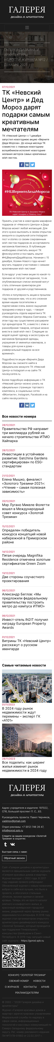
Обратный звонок (14, 858)
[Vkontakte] (27, 164)
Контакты (30, 986)
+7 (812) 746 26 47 (32, 826)
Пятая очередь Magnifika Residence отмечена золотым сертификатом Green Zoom (26, 559)
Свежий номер (19, 980)
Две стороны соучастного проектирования (23, 579)
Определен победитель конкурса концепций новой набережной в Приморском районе (24, 536)
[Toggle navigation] (27, 28)
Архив (45, 986)
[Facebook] (21, 164)
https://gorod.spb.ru (32, 940)
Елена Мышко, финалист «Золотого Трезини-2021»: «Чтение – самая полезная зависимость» (23, 485)
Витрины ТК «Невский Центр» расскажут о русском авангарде (26, 645)
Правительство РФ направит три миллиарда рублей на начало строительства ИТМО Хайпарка (26, 435)
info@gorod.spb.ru (12, 830)
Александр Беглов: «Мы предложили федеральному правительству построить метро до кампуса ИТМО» (24, 600)
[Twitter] (32, 164)
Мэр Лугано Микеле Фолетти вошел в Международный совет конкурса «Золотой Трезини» (25, 511)
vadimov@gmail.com (14, 821)
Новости (39, 980)
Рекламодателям (27, 992)
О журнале (12, 986)
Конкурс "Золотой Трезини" (27, 975)
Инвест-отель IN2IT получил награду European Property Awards (25, 624)
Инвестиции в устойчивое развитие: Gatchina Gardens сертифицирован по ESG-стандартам (24, 460)
